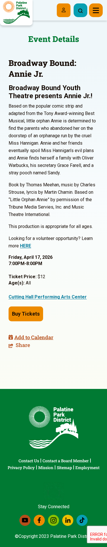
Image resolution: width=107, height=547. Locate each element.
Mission (45, 467)
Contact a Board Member (66, 460)
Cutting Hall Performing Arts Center (48, 297)
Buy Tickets (26, 314)
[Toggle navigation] (96, 10)
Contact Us (29, 460)
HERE (25, 246)
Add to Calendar (33, 337)
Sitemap (64, 467)
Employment (87, 467)
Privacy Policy (21, 467)
